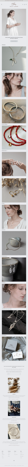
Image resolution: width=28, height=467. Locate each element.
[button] (1, 4)
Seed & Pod (3, 229)
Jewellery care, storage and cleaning (14, 445)
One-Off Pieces (4, 335)
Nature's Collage (4, 71)
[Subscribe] (20, 374)
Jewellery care (22, 454)
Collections (3, 454)
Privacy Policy (16, 454)
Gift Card (3, 361)
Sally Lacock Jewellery (8, 465)
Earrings (3, 203)
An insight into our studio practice (13, 422)
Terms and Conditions (19, 465)
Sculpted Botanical (4, 256)
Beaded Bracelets (4, 150)
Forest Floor (3, 282)
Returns (12, 465)
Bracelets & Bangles (4, 124)
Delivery (9, 454)
